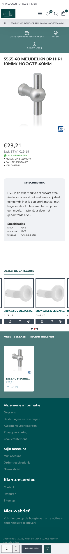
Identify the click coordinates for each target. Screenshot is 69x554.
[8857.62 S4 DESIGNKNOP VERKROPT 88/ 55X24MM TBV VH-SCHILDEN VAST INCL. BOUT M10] (18, 293)
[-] (16, 551)
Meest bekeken (15, 336)
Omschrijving (34, 182)
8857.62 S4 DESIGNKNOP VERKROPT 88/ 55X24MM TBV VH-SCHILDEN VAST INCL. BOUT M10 (19, 310)
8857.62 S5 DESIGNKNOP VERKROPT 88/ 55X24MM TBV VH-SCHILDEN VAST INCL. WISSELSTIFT (51, 310)
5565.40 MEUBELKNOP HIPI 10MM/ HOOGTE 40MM (18, 378)
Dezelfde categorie (19, 270)
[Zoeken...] (55, 13)
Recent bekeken (42, 336)
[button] (32, 549)
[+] (16, 547)
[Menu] (40, 13)
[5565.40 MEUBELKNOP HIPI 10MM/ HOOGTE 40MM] (18, 361)
